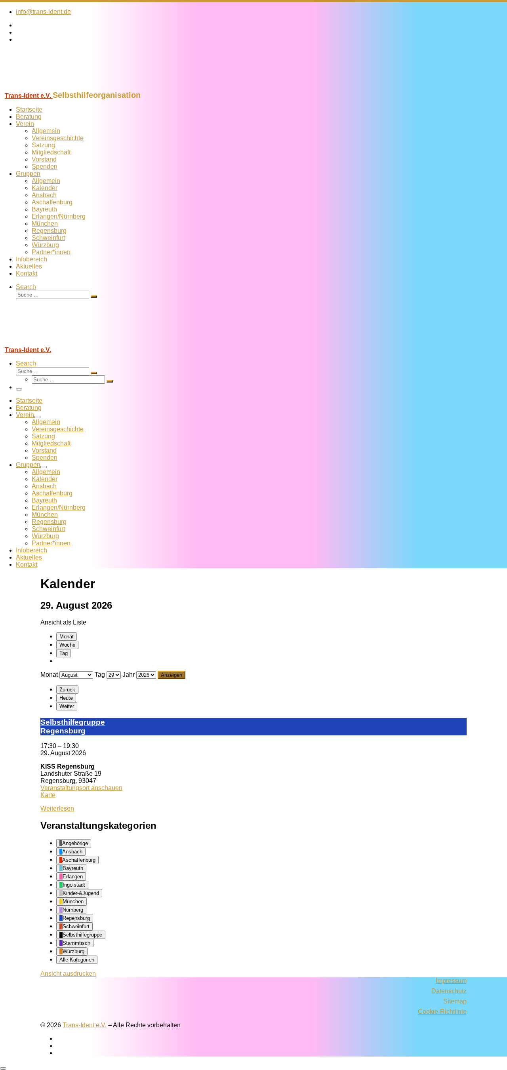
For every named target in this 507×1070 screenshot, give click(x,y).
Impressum (451, 980)
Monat (66, 637)
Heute (66, 698)
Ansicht (68, 973)
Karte (47, 795)
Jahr (128, 674)
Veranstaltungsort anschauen (81, 787)
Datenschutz (449, 991)
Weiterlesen (57, 808)
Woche (67, 645)
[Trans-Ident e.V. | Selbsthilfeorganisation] (49, 87)
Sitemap (455, 1001)
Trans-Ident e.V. (85, 1025)
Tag (63, 653)
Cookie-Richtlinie (442, 1011)
